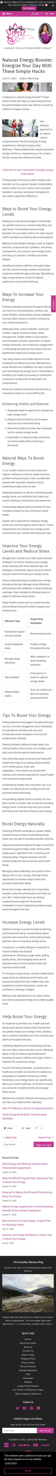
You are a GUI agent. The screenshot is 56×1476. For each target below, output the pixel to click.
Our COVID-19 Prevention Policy (28, 1389)
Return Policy (28, 1354)
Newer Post (44, 1137)
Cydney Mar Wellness (36, 1439)
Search (28, 1339)
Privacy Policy (28, 1362)
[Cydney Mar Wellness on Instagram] (31, 1408)
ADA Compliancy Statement (28, 1393)
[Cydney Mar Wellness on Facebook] (24, 1408)
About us (28, 1346)
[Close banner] (53, 5)
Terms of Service (28, 1366)
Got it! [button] (28, 1471)
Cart (51, 13)
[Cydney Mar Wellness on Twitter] (17, 1408)
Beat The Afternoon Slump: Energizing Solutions (28, 1108)
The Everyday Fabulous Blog (28, 1262)
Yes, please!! (29, 8)
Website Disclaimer (28, 1370)
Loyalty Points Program (28, 1385)
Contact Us (28, 1350)
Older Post (10, 1137)
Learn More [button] (11, 1463)
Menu (9, 13)
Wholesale (28, 1378)
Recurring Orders (28, 1342)
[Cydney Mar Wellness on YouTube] (38, 1408)
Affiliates (28, 1381)
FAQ (28, 1374)
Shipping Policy (28, 1358)
